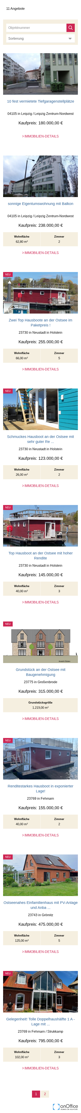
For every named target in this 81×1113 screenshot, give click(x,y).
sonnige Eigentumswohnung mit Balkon (40, 204)
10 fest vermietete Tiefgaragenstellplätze (40, 101)
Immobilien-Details (41, 136)
